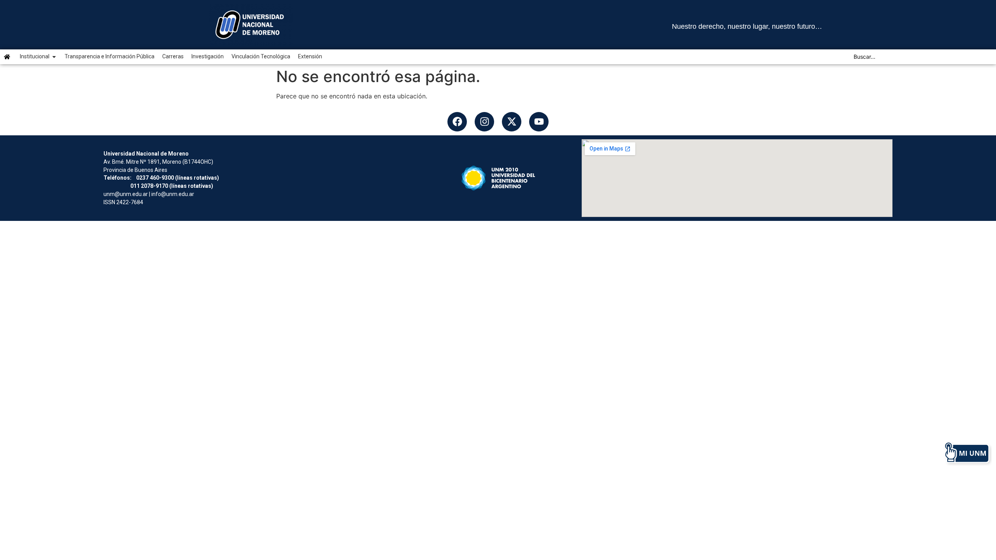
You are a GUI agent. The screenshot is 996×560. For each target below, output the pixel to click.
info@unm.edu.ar (172, 194)
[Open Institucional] (54, 56)
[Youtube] (539, 121)
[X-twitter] (511, 121)
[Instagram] (484, 121)
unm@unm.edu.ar (125, 194)
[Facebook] (457, 121)
